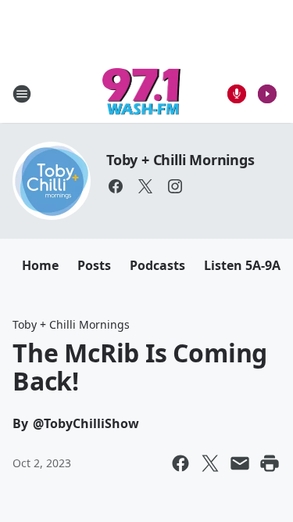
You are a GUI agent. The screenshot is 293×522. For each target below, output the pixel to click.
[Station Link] (141, 93)
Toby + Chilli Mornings (180, 159)
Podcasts (157, 265)
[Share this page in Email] (240, 463)
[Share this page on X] (210, 463)
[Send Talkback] (236, 94)
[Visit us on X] (145, 186)
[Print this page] (269, 463)
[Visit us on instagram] (175, 186)
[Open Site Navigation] (22, 94)
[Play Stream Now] (267, 94)
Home (40, 265)
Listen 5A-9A (242, 265)
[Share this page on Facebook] (180, 463)
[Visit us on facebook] (115, 186)
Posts (94, 265)
